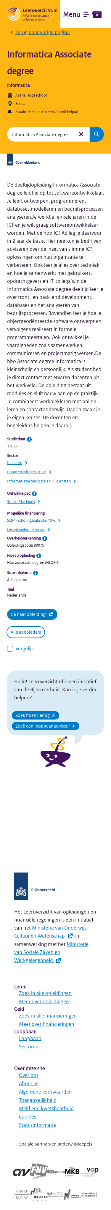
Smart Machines (21, 501)
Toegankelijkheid (38, 1100)
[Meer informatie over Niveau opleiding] (39, 556)
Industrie (14, 462)
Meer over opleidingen (44, 1001)
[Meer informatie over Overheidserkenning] (45, 538)
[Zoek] (97, 134)
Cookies (27, 1116)
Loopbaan (30, 1038)
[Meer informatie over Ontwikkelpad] (34, 494)
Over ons (28, 1075)
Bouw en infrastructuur (26, 471)
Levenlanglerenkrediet (26, 529)
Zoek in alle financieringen (48, 1015)
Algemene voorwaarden (45, 1091)
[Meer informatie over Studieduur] (29, 439)
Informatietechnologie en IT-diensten (39, 481)
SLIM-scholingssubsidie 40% (31, 520)
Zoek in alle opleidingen (45, 993)
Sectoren (28, 1046)
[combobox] (40, 134)
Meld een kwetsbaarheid (46, 1108)
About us (28, 1083)
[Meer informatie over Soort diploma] (35, 573)
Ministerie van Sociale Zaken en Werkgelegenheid (51, 952)
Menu (80, 14)
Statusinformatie (37, 1125)
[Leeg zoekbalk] (81, 134)
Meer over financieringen (46, 1024)
